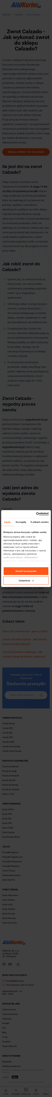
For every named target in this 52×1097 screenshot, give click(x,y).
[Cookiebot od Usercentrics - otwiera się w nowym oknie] (37, 514)
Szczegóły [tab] (21, 522)
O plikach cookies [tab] (39, 522)
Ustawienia (24, 580)
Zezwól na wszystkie (26, 571)
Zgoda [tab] (7, 522)
